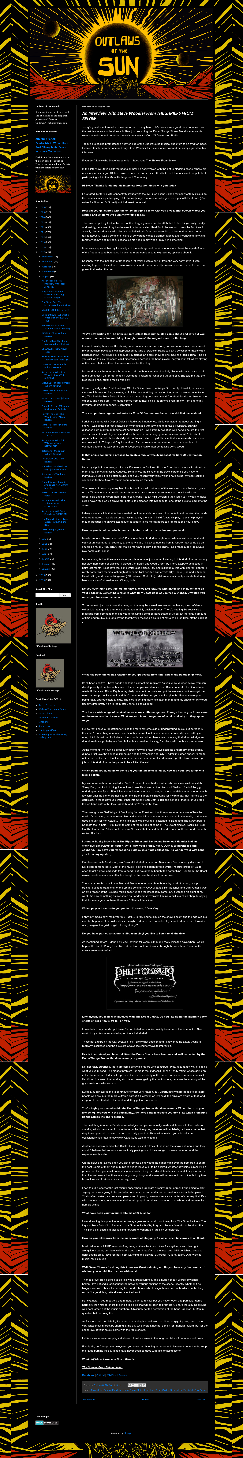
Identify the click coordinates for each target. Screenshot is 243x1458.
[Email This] (129, 1385)
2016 (42, 575)
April (45, 554)
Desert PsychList (47, 705)
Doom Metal (97, 1390)
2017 (42, 252)
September (48, 272)
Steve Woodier (162, 1390)
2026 (42, 207)
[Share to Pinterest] (144, 1385)
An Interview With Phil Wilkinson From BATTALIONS (53, 443)
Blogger (128, 1433)
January (46, 569)
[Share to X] (137, 1385)
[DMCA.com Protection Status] (47, 1424)
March (46, 559)
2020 (42, 237)
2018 (42, 247)
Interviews (124, 1390)
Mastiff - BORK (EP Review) (55, 310)
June (45, 544)
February (47, 564)
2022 (42, 227)
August (46, 276)
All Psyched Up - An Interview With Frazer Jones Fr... (54, 284)
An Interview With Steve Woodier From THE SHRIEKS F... (54, 375)
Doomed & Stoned (48, 717)
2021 (42, 232)
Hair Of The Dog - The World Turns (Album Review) (53, 417)
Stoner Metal (176, 1390)
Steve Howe (149, 1390)
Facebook (88, 1375)
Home (145, 1399)
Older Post (201, 1399)
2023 (42, 222)
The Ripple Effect (47, 730)
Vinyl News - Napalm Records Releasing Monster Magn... (53, 294)
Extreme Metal (111, 1390)
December (48, 257)
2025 (42, 212)
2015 (42, 580)
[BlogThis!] (133, 1385)
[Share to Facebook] (140, 1385)
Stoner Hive (44, 726)
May (44, 549)
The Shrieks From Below (195, 1390)
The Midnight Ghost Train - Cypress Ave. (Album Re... (55, 522)
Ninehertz (43, 722)
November (48, 261)
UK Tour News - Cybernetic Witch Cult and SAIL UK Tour (55, 318)
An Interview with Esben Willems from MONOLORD (54, 503)
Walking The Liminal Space (52, 709)
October (46, 267)
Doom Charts (45, 713)
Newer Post (89, 1399)
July (44, 539)
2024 (42, 217)
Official (100, 1375)
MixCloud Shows (117, 1375)
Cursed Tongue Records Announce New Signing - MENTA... (55, 485)
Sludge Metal (136, 1390)
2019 (42, 242)
